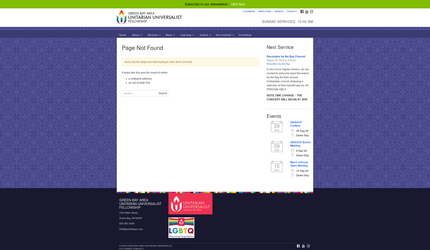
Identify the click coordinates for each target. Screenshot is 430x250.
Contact (292, 11)
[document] (215, 113)
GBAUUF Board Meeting (300, 144)
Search (279, 11)
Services (153, 35)
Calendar (249, 11)
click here (238, 4)
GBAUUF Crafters (296, 124)
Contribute (245, 35)
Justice (204, 35)
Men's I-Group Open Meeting (299, 164)
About (135, 35)
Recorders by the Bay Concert (286, 56)
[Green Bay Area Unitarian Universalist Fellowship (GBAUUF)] (174, 17)
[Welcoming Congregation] (181, 226)
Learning (186, 35)
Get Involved (224, 35)
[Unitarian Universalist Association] (190, 203)
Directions (264, 11)
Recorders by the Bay (278, 63)
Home (122, 35)
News (169, 35)
